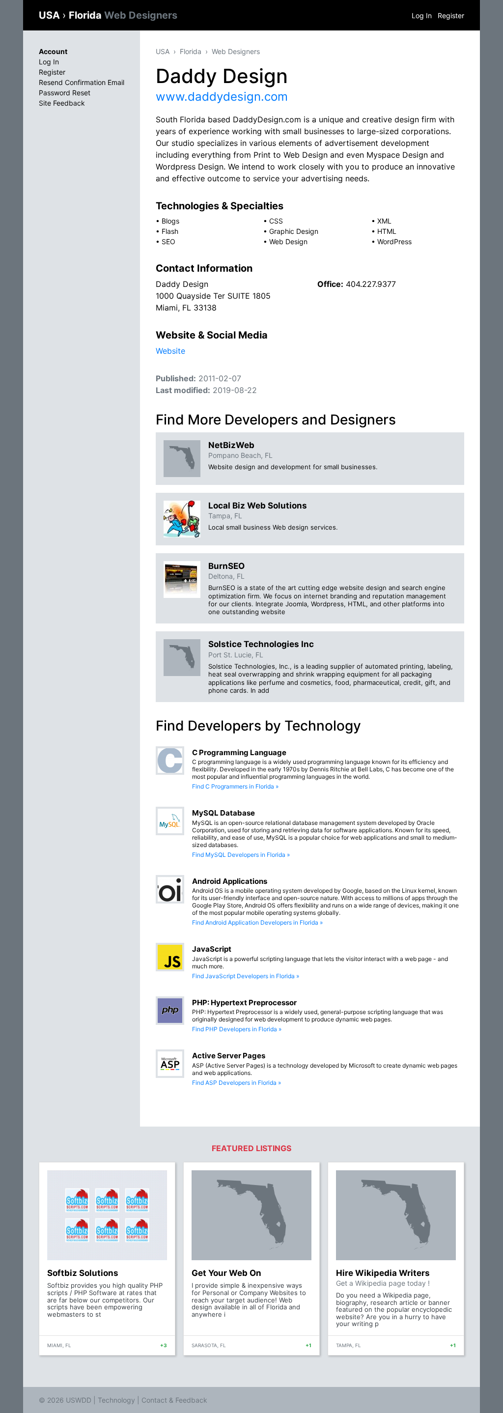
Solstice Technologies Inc (261, 644)
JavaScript (211, 949)
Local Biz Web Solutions (257, 505)
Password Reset (64, 92)
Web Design (288, 241)
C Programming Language (239, 752)
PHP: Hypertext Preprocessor (244, 1002)
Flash (170, 231)
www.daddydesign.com (222, 96)
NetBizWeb (231, 445)
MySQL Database (223, 813)
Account (53, 51)
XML (384, 221)
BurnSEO (226, 566)
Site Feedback (62, 103)
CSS (276, 221)
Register (451, 15)
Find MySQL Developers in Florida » (241, 854)
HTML (386, 231)
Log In (422, 15)
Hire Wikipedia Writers (383, 1273)
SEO (168, 241)
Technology (116, 1400)
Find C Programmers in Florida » (235, 786)
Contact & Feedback (174, 1400)
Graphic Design (293, 231)
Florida (123, 15)
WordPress (394, 241)
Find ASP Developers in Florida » (236, 1082)
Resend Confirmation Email (81, 82)
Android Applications (229, 881)
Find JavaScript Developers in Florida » (245, 976)
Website (170, 351)
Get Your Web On (226, 1273)
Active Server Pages (228, 1055)
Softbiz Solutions (82, 1273)
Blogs (170, 221)
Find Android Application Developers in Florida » (257, 922)
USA (50, 15)
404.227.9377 (371, 284)
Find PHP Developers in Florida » (236, 1029)
